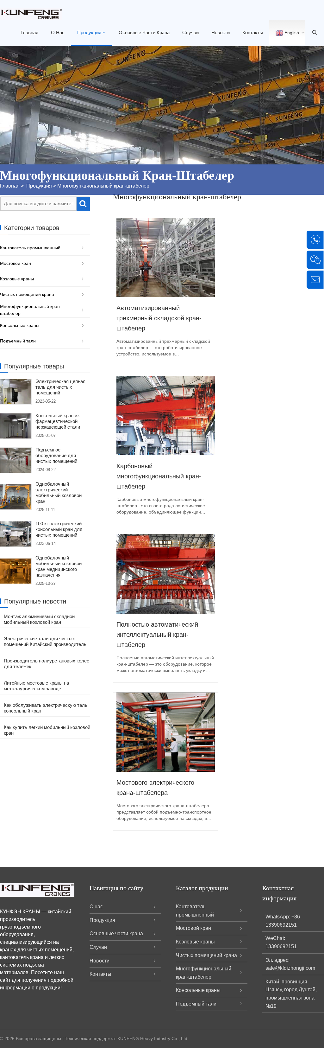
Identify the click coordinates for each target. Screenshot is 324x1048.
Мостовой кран (15, 263)
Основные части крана (144, 32)
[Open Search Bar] (314, 33)
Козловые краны (17, 278)
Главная (29, 32)
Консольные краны (19, 325)
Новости (220, 32)
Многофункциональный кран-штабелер (103, 186)
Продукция (89, 32)
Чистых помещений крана (27, 294)
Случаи (190, 32)
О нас (58, 32)
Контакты (252, 32)
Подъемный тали (18, 340)
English (291, 32)
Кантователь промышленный (30, 247)
